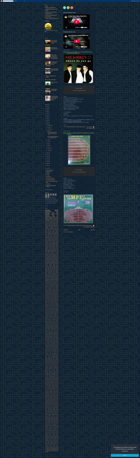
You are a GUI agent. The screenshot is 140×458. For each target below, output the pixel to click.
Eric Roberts (49, 333)
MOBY (57, 368)
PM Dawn (50, 386)
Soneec (57, 414)
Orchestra (48, 385)
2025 (47, 108)
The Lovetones (54, 424)
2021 (47, 115)
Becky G (55, 240)
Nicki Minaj (56, 379)
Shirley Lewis (53, 270)
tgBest (94, 128)
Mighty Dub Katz (48, 261)
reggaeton (52, 279)
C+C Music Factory (53, 302)
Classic (50, 309)
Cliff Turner (47, 310)
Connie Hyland (51, 223)
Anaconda (46, 286)
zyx (45, 448)
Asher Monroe (50, 290)
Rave (48, 267)
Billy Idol (46, 297)
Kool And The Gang (53, 362)
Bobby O (49, 299)
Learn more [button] (125, 451)
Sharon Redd (47, 270)
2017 (47, 122)
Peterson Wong (52, 390)
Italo (57, 215)
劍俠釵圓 (55, 448)
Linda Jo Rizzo (51, 366)
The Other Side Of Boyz (50, 179)
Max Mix (53, 373)
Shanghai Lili (50, 408)
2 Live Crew (53, 280)
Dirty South (51, 325)
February (49, 148)
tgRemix (57, 222)
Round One (47, 402)
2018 (47, 120)
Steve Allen (53, 273)
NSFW (46, 379)
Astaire (56, 239)
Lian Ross (56, 256)
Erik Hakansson (53, 333)
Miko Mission (53, 261)
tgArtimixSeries (48, 211)
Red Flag (54, 395)
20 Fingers (47, 281)
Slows (50, 413)
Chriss (54, 308)
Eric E (46, 333)
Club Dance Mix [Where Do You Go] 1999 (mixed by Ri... (52, 133)
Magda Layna (47, 369)
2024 (47, 109)
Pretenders (46, 392)
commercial (47, 445)
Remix (57, 221)
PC (47, 386)
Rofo (48, 269)
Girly (51, 343)
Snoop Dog (55, 413)
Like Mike (46, 366)
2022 (47, 113)
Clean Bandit (56, 309)
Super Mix (49, 420)
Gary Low (51, 340)
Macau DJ (56, 257)
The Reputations (54, 425)
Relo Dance (47, 396)
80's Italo (53, 281)
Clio (50, 310)
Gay (53, 340)
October (49, 127)
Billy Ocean (50, 297)
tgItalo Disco (88, 226)
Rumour (50, 402)
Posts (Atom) (70, 231)
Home (79, 229)
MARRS (55, 367)
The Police (49, 425)
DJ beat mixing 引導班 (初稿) (50, 79)
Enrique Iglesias (50, 332)
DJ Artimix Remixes (49, 170)
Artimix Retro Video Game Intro (51, 15)
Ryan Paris (53, 402)
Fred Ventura (52, 338)
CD (48, 303)
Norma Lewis (49, 263)
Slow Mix (46, 413)
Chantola (57, 305)
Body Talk (52, 299)
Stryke (53, 419)
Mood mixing (49, 262)
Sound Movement (48, 415)
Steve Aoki (56, 235)
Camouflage (47, 304)
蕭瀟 (47, 450)
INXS (56, 350)
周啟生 (48, 449)
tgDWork (53, 222)
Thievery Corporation (48, 427)
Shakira (46, 408)
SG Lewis (51, 269)
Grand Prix (52, 344)
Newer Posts (65, 229)
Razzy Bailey (51, 395)
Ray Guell (51, 267)
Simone (46, 222)
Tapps (50, 274)
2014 (47, 154)
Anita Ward (50, 287)
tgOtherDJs (93, 226)
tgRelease (53, 216)
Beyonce (50, 296)
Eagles (49, 328)
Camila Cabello (55, 241)
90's (47, 238)
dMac (54, 445)
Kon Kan (48, 362)
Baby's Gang (55, 291)
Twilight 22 (50, 433)
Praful (46, 267)
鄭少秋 (56, 450)
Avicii (53, 290)
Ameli (49, 239)
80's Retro (56, 228)
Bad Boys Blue (50, 240)
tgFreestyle (47, 218)
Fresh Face (52, 339)
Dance (54, 217)
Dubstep (49, 327)
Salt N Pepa (55, 403)
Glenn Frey (54, 343)
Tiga (50, 275)
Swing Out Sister (48, 421)
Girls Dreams (47, 343)
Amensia (57, 285)
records (48, 279)
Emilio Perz (51, 331)
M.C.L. (53, 367)
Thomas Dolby (55, 427)
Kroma (57, 362)
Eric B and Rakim (55, 332)
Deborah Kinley (52, 246)
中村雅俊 (48, 448)
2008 (47, 165)
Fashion (51, 337)
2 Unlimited (56, 280)
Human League (48, 232)
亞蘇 (50, 448)
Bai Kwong (51, 292)
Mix (54, 221)
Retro (53, 212)
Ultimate (57, 433)
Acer (57, 281)
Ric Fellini (56, 396)
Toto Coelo (50, 431)
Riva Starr (54, 268)
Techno (53, 274)
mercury (57, 445)
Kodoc (46, 362)
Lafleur (54, 363)
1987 (50, 280)
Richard (46, 397)
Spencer (49, 273)
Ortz (51, 385)
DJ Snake (51, 315)
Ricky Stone (50, 398)
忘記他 (50, 449)
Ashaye (46, 290)
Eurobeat (46, 334)
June (48, 141)
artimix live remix (53, 444)
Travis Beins (47, 432)
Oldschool (46, 384)
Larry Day (56, 363)
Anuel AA (53, 287)
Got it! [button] (124, 455)
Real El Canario (55, 267)
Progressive (54, 392)
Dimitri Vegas (47, 325)
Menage (57, 259)
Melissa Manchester (48, 374)
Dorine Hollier (56, 326)
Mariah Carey (51, 372)
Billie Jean (56, 296)
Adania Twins (51, 238)
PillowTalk (50, 391)
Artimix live (47, 223)
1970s (48, 280)
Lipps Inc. (46, 367)
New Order (49, 379)
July (48, 139)
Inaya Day (50, 351)
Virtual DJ (46, 438)
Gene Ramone (47, 250)
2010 (47, 161)
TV (48, 274)
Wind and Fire (53, 276)
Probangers (50, 392)
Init (52, 351)
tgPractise (47, 215)
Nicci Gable (53, 379)
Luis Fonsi (52, 257)
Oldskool (49, 384)
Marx (46, 259)
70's (46, 238)
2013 (47, 156)
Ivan (55, 251)
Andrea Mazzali (51, 286)
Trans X (54, 431)
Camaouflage (56, 303)
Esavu (57, 333)
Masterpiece (47, 373)
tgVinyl (56, 213)
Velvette (49, 436)
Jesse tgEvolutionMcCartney (53, 356)
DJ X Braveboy (50, 316)
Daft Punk (50, 245)
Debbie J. (53, 321)
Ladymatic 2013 (50, 363)
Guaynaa (55, 345)
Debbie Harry (47, 246)
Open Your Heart (54, 384)
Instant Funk (56, 351)
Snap (52, 413)
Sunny (46, 420)
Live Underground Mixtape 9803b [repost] (54, 63)
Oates (56, 263)
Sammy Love (49, 404)
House (49, 350)
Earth (57, 247)
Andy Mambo (56, 286)
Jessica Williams (48, 357)
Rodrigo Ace (47, 401)
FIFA (46, 337)
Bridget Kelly (47, 302)
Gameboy (48, 340)
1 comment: (90, 126)
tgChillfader (50, 217)
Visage (50, 438)
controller (51, 445)
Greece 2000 (56, 344)
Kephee (55, 361)
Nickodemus (52, 380)
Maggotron (53, 369)
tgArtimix (90, 128)
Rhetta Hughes (52, 396)
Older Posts (93, 229)
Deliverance (49, 322)
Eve (52, 334)
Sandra (53, 404)
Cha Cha (54, 305)
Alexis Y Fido (47, 285)
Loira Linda (50, 367)
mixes (46, 279)
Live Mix (54, 232)
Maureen (50, 373)
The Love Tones (48, 424)
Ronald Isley (51, 401)
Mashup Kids (49, 259)
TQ (53, 421)
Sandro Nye (56, 404)
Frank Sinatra (47, 338)
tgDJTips (50, 222)
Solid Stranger (53, 414)
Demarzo (52, 322)
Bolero (50, 241)
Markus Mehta (56, 372)
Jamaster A (48, 183)
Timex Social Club (48, 430)
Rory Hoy (54, 401)
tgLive (57, 211)
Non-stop (49, 234)
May (48, 143)
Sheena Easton (49, 409)
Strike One (50, 419)
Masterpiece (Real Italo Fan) (51, 7)
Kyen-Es (46, 363)
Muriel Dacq (54, 262)
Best (48, 296)
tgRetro (52, 213)
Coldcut (46, 311)
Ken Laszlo (47, 221)
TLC (51, 421)
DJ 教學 (55, 316)
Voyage (52, 438)
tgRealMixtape (47, 216)
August (48, 130)
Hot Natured (54, 349)
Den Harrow (56, 322)
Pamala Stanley (52, 264)
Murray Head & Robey (54, 378)
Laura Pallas (53, 256)
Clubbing (46, 244)
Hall (51, 250)
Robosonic (52, 227)
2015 (47, 152)
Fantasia (48, 337)
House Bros (53, 350)
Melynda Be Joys (54, 374)
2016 (47, 124)
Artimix (51, 218)
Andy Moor (52, 239)
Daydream (46, 321)
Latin (51, 232)
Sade (51, 403)
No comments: (89, 225)
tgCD (57, 216)
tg (48, 222)
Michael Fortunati (52, 375)
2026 (47, 106)
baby (57, 444)
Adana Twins (47, 282)
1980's (53, 228)
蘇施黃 (53, 450)
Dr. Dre (46, 327)
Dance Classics (55, 245)
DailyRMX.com (49, 171)
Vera (51, 436)
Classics (53, 309)
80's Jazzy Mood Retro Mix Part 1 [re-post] (54, 41)
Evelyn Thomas (56, 334)
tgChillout (55, 279)
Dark (55, 223)
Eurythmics (50, 334)
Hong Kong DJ (48, 349)
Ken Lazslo (52, 361)
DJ (52, 218)
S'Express (56, 402)
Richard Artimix (50, 397)
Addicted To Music (49, 13)
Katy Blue (48, 361)
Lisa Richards (47, 257)
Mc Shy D (56, 373)
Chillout (46, 217)
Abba (56, 281)
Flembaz (53, 337)
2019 (47, 118)
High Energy (56, 218)
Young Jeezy (53, 443)
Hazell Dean (54, 250)
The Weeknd (56, 426)
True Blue (53, 432)
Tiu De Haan (54, 430)
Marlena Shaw (55, 258)
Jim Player (52, 357)
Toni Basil (56, 275)
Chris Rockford (50, 308)
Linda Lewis (56, 366)
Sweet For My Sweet (54, 420)
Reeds (57, 395)
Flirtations (56, 337)
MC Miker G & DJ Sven (51, 368)
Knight (57, 361)
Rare (48, 395)
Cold (46, 229)
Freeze (48, 339)
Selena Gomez (56, 407)
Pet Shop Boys (48, 235)
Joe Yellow (56, 357)
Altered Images (52, 285)
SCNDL (49, 403)
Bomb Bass (56, 299)
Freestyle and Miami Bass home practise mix (54, 70)
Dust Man (56, 327)
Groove (52, 345)
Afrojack (55, 282)
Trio (50, 432)
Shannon (54, 408)
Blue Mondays (54, 298)
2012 (47, 158)
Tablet (55, 421)
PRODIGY (53, 386)
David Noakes (55, 320)
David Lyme (50, 320)
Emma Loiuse (56, 331)
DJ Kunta (50, 314)
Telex (56, 274)
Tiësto (57, 430)
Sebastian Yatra (47, 407)
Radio (46, 395)
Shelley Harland (55, 409)
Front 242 (55, 339)
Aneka (46, 287)
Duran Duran (52, 327)
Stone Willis (47, 419)
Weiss (46, 276)
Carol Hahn (47, 305)
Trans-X (57, 431)
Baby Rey (50, 291)
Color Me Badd (50, 311)
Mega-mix (53, 259)
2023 (47, 111)
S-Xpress (46, 403)
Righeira (54, 398)
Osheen (53, 385)
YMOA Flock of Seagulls (49, 442)
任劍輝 (52, 448)
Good (49, 344)
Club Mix (52, 310)
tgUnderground (47, 228)
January (49, 150)
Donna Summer (52, 247)
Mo (45, 378)
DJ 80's (46, 314)
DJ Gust (47, 174)
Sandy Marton (55, 269)
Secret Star (52, 407)
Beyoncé (53, 296)
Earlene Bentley (53, 328)
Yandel (55, 442)
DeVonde (50, 321)
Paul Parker (56, 234)
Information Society (51, 251)
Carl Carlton (51, 304)
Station (57, 415)
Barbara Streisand (53, 293)
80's (57, 212)
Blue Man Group (49, 298)
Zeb (48, 444)
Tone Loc (46, 431)
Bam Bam (49, 293)
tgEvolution (47, 213)
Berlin (46, 296)
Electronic (46, 331)
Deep (56, 246)
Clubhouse (56, 310)
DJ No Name (48, 176)
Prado (57, 391)
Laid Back (48, 256)
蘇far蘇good (50, 450)
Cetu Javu (50, 305)
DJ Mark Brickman (52, 244)
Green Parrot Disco (48, 345)
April (48, 145)
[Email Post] (93, 126)
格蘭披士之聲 (55, 449)
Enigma (46, 332)
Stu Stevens (56, 419)
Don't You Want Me (50, 326)
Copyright (54, 311)
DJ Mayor (55, 314)
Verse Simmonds (55, 436)
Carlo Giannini (56, 304)
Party (53, 234)
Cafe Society (51, 303)
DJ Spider (55, 315)
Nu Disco (53, 263)
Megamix (49, 233)
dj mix (56, 227)
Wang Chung (56, 438)
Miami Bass (54, 233)
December (49, 125)
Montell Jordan (48, 378)
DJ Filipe (47, 173)
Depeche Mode (55, 229)
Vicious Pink (47, 437)
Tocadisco (53, 275)
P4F (45, 386)
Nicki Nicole (47, 380)
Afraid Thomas (52, 282)
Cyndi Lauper (49, 229)
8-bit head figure (48, 16)
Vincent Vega (56, 437)
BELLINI (55, 290)
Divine (54, 325)
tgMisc (53, 215)
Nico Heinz (56, 380)
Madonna (52, 221)
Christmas (56, 308)
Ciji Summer (47, 309)
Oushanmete (56, 385)
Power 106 (54, 391)
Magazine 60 (50, 258)
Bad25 (48, 292)
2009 (47, 163)
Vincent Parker (51, 437)
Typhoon (54, 433)
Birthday (53, 297)
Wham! (49, 276)
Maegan (46, 258)
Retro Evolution (48, 268)
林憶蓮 (52, 449)
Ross (57, 401)
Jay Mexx (53, 355)
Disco (57, 217)
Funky (57, 223)
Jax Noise (50, 355)
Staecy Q (53, 415)
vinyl (51, 228)
